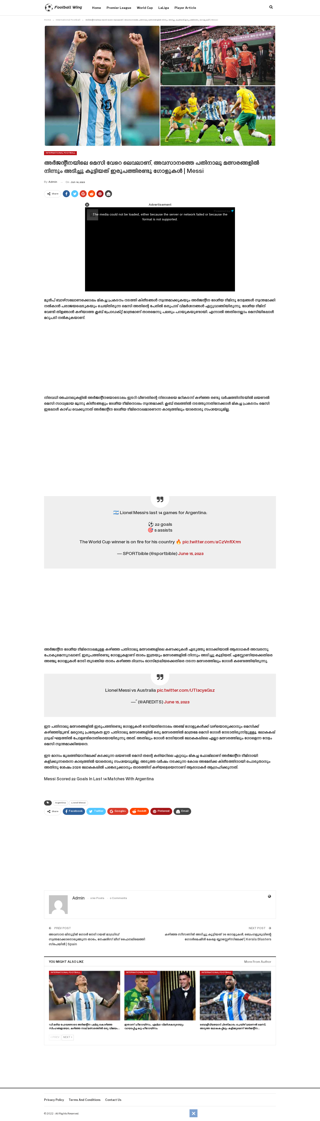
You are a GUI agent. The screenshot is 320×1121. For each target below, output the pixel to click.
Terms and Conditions (84, 1100)
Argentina (60, 803)
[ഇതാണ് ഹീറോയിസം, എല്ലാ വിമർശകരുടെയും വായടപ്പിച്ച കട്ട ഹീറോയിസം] (160, 996)
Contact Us (113, 1100)
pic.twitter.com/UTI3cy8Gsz (186, 690)
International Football (60, 153)
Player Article (185, 8)
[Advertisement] (160, 359)
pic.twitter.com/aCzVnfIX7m (211, 542)
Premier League (119, 8)
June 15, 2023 (190, 554)
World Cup (145, 8)
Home (96, 8)
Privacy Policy (54, 1100)
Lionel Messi (78, 803)
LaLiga (163, 8)
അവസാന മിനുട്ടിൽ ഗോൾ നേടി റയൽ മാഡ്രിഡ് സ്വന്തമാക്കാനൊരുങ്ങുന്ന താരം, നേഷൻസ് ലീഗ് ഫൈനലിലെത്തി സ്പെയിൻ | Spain (97, 939)
